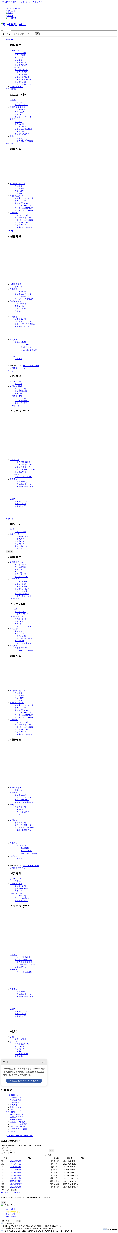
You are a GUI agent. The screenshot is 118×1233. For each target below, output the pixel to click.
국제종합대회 (20, 398)
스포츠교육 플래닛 (22, 462)
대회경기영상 (20, 126)
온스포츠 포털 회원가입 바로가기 (24, 1081)
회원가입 (17, 8)
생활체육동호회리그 (23, 326)
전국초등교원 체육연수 (24, 208)
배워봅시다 (19, 124)
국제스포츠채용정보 (23, 484)
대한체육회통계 (16, 87)
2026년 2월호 (15, 1172)
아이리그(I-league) (22, 203)
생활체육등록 (15, 284)
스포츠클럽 (25, 344)
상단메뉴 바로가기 (21, 2)
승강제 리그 (15, 356)
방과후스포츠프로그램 (24, 198)
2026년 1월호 (15, 1175)
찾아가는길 (14, 534)
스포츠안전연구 (21, 72)
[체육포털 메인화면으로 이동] (13, 24)
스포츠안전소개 (21, 70)
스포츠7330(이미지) (23, 117)
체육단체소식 (20, 62)
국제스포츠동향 (21, 403)
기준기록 (18, 393)
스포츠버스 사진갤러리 (24, 220)
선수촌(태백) (20, 544)
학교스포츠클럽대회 (23, 205)
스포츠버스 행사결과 (23, 218)
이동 (18, 1221)
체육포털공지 (20, 532)
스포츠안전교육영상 (23, 79)
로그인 (9, 8)
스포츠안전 (14, 67)
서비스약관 (10, 1209)
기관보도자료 (20, 55)
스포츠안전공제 (21, 75)
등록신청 (18, 287)
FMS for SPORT (16, 366)
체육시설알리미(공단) (29, 350)
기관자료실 (19, 58)
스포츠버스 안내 (21, 215)
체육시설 (14, 340)
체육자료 (18, 60)
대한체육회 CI (20, 109)
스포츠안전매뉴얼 (22, 77)
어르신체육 (19, 191)
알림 (12, 529)
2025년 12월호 (16, 1178)
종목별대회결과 (21, 391)
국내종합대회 (20, 389)
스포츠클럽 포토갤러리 (24, 141)
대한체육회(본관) (22, 536)
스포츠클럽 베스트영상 (24, 129)
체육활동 (14, 289)
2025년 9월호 (15, 1187)
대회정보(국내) (16, 386)
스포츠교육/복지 (12, 406)
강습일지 (18, 311)
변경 (14, 1190)
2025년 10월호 (16, 1184)
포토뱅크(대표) (21, 139)
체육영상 (14, 119)
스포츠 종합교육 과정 (23, 467)
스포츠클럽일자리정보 (24, 486)
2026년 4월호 (15, 1167)
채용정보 (14, 479)
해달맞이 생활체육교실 (24, 299)
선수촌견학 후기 (21, 225)
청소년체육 (19, 188)
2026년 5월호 (15, 1164)
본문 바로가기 (7, 2)
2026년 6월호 (15, 1161)
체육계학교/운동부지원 (24, 210)
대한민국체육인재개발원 (25, 469)
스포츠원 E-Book (21, 105)
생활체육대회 (20, 319)
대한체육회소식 (16, 50)
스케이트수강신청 (22, 296)
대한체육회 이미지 (17, 107)
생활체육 (9, 231)
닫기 (43, 1062)
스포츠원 (14, 100)
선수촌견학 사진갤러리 (24, 227)
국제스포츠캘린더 (22, 401)
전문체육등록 (15, 381)
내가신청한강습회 (22, 308)
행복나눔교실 (20, 201)
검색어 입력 (7, 34)
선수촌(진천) (20, 539)
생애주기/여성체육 (17, 184)
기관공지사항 (20, 53)
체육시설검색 (20, 342)
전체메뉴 (9, 551)
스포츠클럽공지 (21, 65)
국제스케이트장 (21, 546)
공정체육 (14, 499)
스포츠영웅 (19, 131)
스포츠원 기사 (20, 102)
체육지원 (9, 143)
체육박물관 (19, 549)
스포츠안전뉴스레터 (23, 84)
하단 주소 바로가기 (36, 2)
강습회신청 (19, 306)
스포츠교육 (14, 460)
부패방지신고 (20, 506)
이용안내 (9, 519)
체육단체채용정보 (22, 482)
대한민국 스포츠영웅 (23, 477)
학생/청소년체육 (17, 196)
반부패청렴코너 (21, 501)
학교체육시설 (26, 347)
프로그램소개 (20, 304)
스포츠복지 (14, 474)
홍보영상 (18, 122)
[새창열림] (10, 11)
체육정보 (9, 40)
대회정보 (14, 317)
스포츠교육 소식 (21, 472)
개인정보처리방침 (13, 1212)
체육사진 (14, 136)
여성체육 (18, 193)
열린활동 (14, 213)
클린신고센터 (20, 504)
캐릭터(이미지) (21, 114)
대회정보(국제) (16, 396)
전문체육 (9, 371)
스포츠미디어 (11, 89)
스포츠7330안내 (21, 291)
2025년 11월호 (16, 1181)
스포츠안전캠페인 (22, 82)
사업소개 (18, 359)
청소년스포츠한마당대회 (25, 324)
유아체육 (18, 186)
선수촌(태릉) (20, 541)
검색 (37, 34)
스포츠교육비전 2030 (23, 465)
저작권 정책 (10, 1214)
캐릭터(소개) (20, 112)
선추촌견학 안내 (21, 222)
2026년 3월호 (15, 1170)
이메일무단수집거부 (14, 1216)
